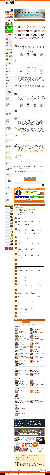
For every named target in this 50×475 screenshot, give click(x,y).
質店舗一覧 (7, 86)
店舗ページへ (24, 330)
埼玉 (30, 324)
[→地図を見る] (26, 332)
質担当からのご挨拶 (8, 77)
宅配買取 (18, 167)
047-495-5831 (20, 402)
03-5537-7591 (20, 350)
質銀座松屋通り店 (8, 104)
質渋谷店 (7, 120)
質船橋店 (7, 141)
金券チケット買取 (16, 168)
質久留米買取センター (8, 201)
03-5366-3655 (34, 329)
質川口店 (7, 135)
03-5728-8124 (20, 344)
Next (43, 13)
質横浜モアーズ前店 (8, 146)
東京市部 (27, 324)
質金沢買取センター (8, 164)
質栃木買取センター (8, 157)
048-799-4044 (34, 392)
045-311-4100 (34, 382)
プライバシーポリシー (14, 470)
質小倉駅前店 (7, 194)
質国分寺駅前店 (8, 129)
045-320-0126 (20, 381)
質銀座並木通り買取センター (9, 107)
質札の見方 (7, 74)
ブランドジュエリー (21, 60)
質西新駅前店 (7, 199)
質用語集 (7, 83)
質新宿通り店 (7, 119)
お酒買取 (21, 168)
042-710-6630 (34, 375)
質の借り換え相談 (8, 71)
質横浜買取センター (8, 147)
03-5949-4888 (34, 336)
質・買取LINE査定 (8, 80)
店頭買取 (41, 166)
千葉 (32, 324)
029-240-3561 (20, 408)
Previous (14, 13)
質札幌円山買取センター (9, 99)
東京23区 (24, 324)
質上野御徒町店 (8, 126)
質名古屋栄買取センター (9, 169)
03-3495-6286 (34, 347)
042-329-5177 (34, 371)
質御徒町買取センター (8, 127)
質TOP (7, 65)
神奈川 (29, 324)
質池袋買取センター (8, 112)
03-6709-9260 (20, 336)
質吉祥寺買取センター (8, 128)
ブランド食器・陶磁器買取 (26, 168)
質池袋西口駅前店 (8, 114)
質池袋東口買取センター (9, 113)
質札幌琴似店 (7, 98)
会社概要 (10, 470)
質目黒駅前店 (7, 122)
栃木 (35, 324)
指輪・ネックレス (21, 76)
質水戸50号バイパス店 (8, 153)
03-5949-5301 (20, 340)
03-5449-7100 (20, 347)
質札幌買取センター (8, 97)
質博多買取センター (8, 198)
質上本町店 (7, 186)
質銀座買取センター (8, 105)
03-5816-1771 (34, 361)
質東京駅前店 (7, 103)
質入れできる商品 (8, 68)
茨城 (33, 324)
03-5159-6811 (34, 351)
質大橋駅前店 (7, 200)
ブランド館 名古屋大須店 (9, 168)
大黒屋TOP (7, 470)
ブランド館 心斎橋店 (8, 180)
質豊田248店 (7, 170)
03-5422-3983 (34, 343)
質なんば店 (7, 182)
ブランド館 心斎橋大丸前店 (9, 181)
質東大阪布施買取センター (9, 187)
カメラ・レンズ (20, 144)
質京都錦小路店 (8, 174)
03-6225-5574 (20, 330)
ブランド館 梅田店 (8, 179)
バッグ (19, 92)
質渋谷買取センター (8, 121)
